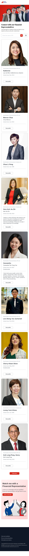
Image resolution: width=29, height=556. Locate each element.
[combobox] (11, 35)
